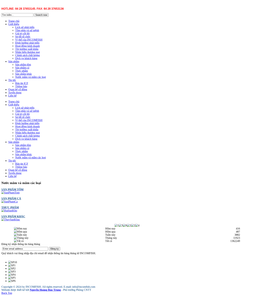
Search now (41, 15)
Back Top (6, 293)
